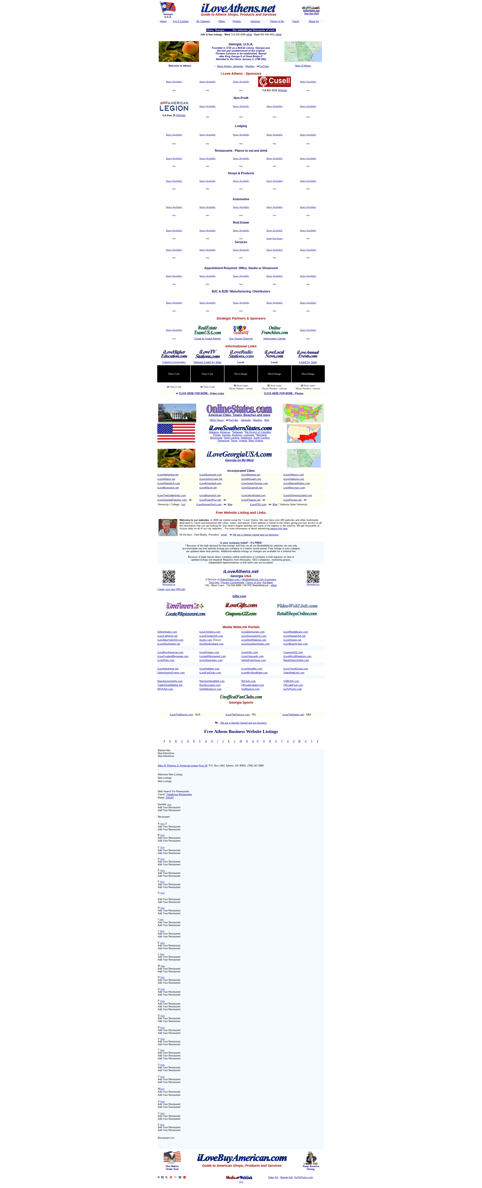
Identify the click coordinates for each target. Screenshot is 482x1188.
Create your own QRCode (171, 589)
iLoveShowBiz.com (251, 668)
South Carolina (261, 437)
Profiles (237, 21)
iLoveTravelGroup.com (295, 668)
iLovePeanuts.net (250, 499)
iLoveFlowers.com (209, 652)
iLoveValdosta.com (293, 479)
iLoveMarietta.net (250, 474)
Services (255, 21)
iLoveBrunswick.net (168, 487)
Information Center (274, 338)
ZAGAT (170, 797)
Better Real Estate (275, 238)
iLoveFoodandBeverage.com (172, 656)
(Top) (169, 805)
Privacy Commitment (232, 582)
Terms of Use (253, 582)
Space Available (174, 81)
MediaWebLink (168, 584)
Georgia (226, 435)
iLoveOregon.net (292, 640)
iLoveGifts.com (249, 652)
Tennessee (223, 440)
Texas (234, 440)
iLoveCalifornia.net (167, 636)
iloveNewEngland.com (211, 643)
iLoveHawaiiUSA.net (294, 636)
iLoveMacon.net (208, 487)
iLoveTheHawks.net (293, 714)
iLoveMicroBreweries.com (297, 656)
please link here (279, 528)
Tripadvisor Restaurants (179, 794)
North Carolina (231, 437)
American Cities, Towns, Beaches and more (239, 415)
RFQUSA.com (165, 689)
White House (217, 420)
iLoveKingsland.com (210, 483)
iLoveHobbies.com (209, 668)
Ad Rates (268, 582)
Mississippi (216, 437)
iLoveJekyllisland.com (253, 495)
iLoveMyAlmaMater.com (254, 672)
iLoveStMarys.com (293, 474)
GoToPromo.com (292, 689)
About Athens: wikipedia (230, 66)
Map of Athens (303, 65)
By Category (203, 21)
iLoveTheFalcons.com (238, 714)
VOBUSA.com (291, 681)
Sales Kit (273, 1177)
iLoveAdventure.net (167, 668)
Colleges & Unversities (174, 362)
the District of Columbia (258, 432)
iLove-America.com (209, 631)
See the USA (311, 13)
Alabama (214, 432)
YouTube (264, 66)
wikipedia (246, 420)
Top (241, 1181)
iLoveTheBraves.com (181, 714)
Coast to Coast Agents (207, 338)
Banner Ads (286, 1177)
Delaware (238, 432)
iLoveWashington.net (168, 643)
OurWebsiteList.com (210, 689)
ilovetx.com (205, 640)
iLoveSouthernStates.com (255, 643)
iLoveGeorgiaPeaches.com (172, 499)
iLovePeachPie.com (210, 499)
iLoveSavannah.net (251, 487)
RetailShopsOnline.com (296, 660)
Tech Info (214, 582)
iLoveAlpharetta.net (167, 474)
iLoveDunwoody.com (210, 474)
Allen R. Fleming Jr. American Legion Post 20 (182, 765)
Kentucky (237, 435)
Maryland (261, 435)
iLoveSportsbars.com (211, 660)
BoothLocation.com (209, 685)
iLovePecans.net (292, 499)
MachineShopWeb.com (212, 681)
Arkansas (225, 432)
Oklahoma (246, 437)
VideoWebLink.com (293, 672)
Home (163, 21)
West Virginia (256, 440)
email (224, 534)
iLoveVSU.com (258, 504)
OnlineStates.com (230, 579)
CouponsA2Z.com (293, 652)
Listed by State (308, 362)
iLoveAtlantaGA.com (168, 483)
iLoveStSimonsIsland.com (297, 495)
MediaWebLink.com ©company (259, 579)
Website (282, 90)
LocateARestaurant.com (212, 656)
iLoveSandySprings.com (254, 483)
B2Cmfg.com (248, 681)
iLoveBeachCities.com (295, 643)
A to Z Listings (181, 21)
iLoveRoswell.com (251, 479)
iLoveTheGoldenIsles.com (171, 495)
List (183, 504)
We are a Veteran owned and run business (256, 534)
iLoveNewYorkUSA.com (170, 640)
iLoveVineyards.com (252, 656)
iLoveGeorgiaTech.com (208, 504)
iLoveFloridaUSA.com (211, 636)
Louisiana (249, 435)
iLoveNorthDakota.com (253, 640)
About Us (314, 21)
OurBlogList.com (250, 689)
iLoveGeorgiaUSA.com (253, 636)
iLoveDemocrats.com (253, 631)
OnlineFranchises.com (253, 660)
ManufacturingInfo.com (169, 681)
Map (266, 420)
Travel (295, 21)
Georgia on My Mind (239, 460)
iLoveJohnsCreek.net (210, 479)
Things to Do (277, 21)
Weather (249, 66)
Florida (216, 435)
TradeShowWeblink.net (169, 685)
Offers (221, 21)
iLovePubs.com (165, 660)
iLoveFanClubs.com (210, 672)
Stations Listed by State (207, 362)
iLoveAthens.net (166, 479)
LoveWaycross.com (294, 487)
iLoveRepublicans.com (295, 631)
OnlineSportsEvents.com (171, 672)
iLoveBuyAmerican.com (170, 652)
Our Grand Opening (241, 338)
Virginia (243, 440)
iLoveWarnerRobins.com (296, 483)
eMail (249, 34)
